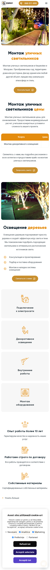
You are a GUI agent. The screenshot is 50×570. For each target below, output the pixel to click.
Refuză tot (25, 544)
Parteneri (33, 537)
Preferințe (19, 537)
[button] (25, 498)
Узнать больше (12, 498)
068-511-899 (31, 3)
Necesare (12, 532)
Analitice (25, 532)
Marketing (40, 532)
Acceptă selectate (25, 552)
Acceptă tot (25, 560)
